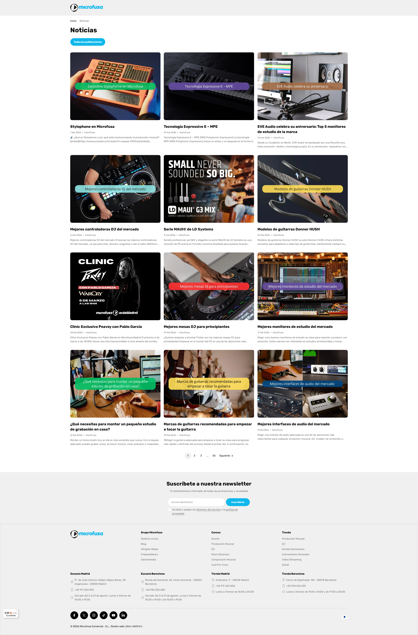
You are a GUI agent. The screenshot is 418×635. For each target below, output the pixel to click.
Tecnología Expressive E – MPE (191, 126)
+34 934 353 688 (155, 589)
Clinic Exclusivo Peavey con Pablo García (106, 326)
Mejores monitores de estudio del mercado (295, 326)
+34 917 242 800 (225, 585)
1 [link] (187, 455)
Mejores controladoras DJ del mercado (104, 229)
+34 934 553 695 (296, 585)
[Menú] (16, 611)
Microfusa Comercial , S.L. (94, 626)
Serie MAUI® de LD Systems (188, 229)
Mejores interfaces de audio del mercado (293, 424)
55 (214, 455)
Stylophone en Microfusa (92, 126)
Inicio (73, 21)
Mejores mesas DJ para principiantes (196, 326)
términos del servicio (209, 509)
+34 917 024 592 (84, 589)
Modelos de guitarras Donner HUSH (288, 229)
